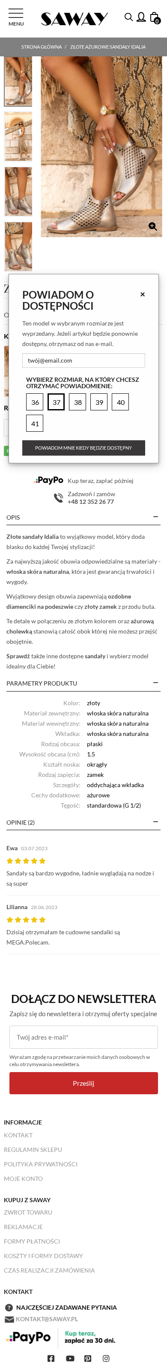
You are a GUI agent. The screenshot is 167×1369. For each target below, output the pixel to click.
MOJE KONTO (23, 1178)
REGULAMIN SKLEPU (33, 1149)
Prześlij (83, 1083)
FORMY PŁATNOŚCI (32, 1241)
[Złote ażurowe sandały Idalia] (101, 146)
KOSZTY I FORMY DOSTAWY (43, 1255)
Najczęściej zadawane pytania (66, 1307)
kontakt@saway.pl (47, 1318)
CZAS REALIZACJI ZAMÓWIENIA (49, 1270)
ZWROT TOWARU (28, 1212)
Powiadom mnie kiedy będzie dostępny (83, 448)
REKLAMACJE (23, 1226)
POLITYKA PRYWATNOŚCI (41, 1164)
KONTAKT (18, 1135)
